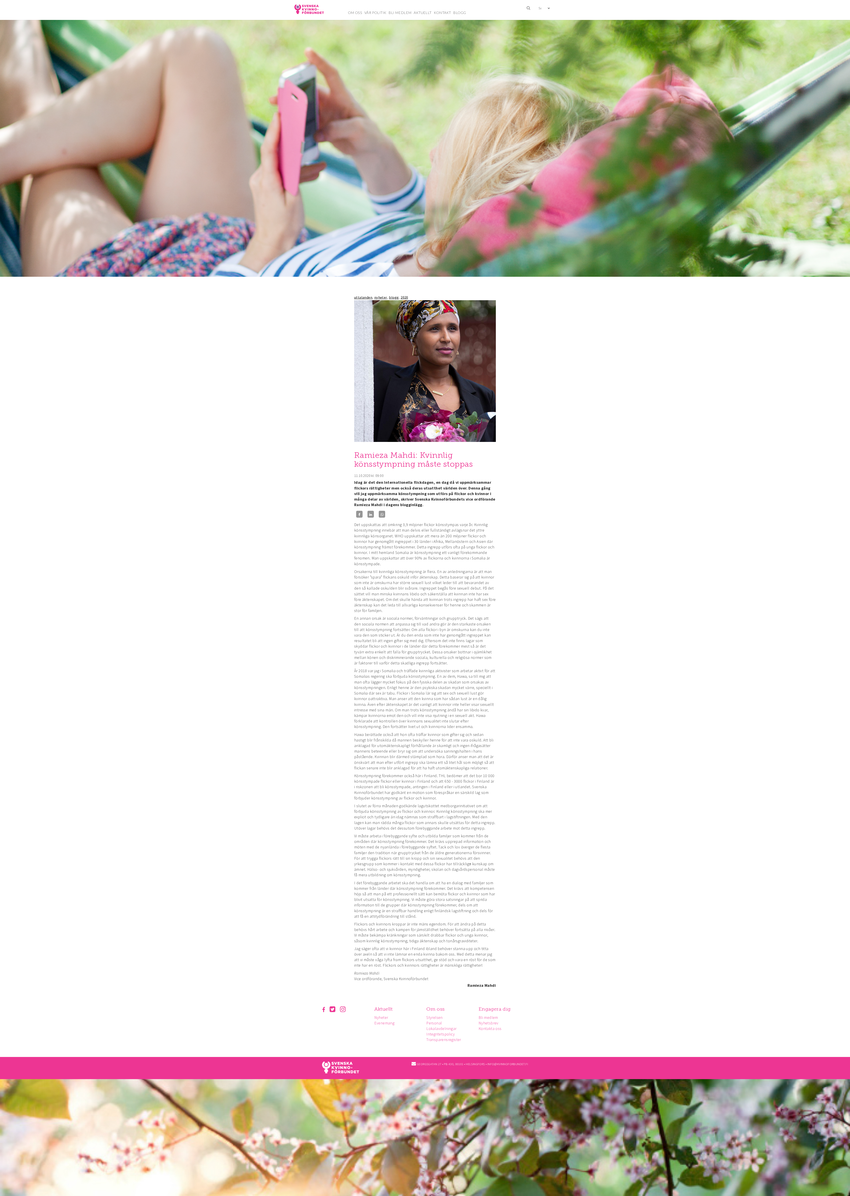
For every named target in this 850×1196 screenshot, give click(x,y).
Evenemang (384, 1023)
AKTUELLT (422, 12)
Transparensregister (443, 1039)
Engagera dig (495, 1009)
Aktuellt (383, 1009)
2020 (404, 297)
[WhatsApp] (382, 514)
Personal (434, 1023)
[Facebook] (359, 514)
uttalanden (363, 297)
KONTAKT (442, 12)
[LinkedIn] (370, 514)
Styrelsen (434, 1017)
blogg (394, 297)
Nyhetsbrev (488, 1023)
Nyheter (381, 1017)
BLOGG (459, 12)
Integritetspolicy (440, 1034)
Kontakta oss (490, 1028)
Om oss (435, 1009)
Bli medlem (488, 1017)
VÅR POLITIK (375, 12)
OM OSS (355, 12)
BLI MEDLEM (399, 12)
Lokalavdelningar (441, 1028)
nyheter (380, 297)
